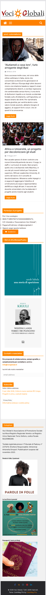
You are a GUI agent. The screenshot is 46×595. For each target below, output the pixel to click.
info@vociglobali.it (9, 365)
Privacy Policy (7, 400)
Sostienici (12, 232)
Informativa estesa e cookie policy (15, 403)
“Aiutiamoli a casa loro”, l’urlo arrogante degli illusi (21, 66)
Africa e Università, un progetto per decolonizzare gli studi (23, 150)
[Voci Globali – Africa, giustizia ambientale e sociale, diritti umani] (23, 9)
